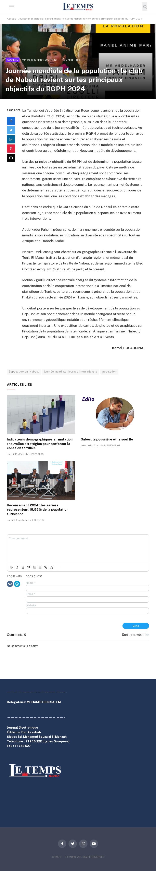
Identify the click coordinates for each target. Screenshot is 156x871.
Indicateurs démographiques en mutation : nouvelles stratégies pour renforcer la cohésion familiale (40, 443)
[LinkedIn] (11, 139)
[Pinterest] (11, 148)
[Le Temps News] (78, 6)
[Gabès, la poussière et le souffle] (115, 414)
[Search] (144, 6)
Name (30, 582)
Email (30, 594)
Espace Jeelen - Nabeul (24, 371)
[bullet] (40, 567)
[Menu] (11, 6)
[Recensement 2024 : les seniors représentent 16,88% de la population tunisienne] (41, 480)
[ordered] (34, 567)
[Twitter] (11, 130)
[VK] (10, 583)
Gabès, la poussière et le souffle (107, 439)
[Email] (11, 158)
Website (31, 605)
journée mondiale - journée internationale (70, 371)
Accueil (11, 18)
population (109, 371)
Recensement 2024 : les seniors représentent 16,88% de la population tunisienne (37, 509)
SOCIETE (12, 60)
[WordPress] (17, 583)
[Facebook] (11, 121)
